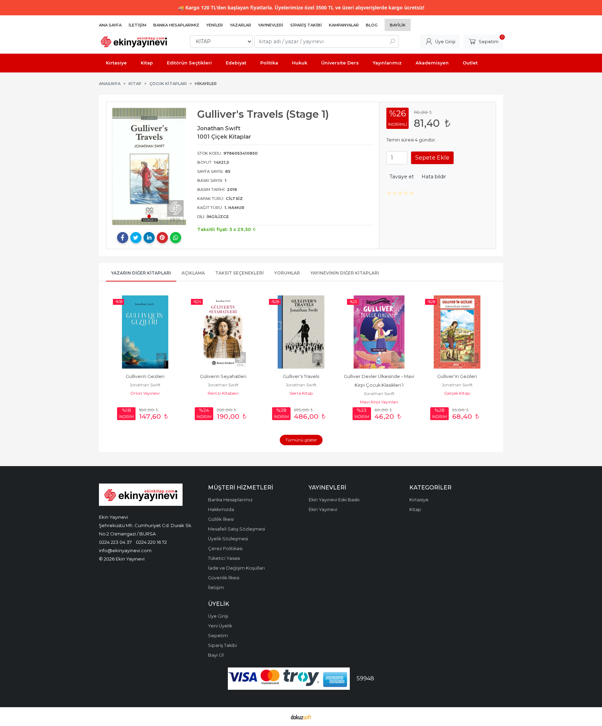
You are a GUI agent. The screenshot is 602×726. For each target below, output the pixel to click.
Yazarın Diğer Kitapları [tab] (141, 273)
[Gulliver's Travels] (301, 332)
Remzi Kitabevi (223, 393)
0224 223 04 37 (115, 542)
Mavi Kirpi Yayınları (379, 401)
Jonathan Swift (145, 384)
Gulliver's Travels (301, 376)
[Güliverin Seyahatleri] (222, 332)
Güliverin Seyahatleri (223, 376)
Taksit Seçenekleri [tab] (239, 273)
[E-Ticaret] (301, 716)
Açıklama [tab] (193, 273)
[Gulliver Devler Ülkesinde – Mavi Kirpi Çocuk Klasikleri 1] (379, 332)
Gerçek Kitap (457, 393)
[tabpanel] (149, 166)
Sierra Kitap (301, 393)
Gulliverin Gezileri (145, 376)
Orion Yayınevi (145, 393)
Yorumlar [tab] (287, 273)
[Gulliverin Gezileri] (144, 332)
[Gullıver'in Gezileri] (457, 332)
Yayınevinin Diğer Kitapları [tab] (344, 273)
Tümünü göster (301, 439)
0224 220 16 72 (151, 542)
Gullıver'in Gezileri (457, 376)
